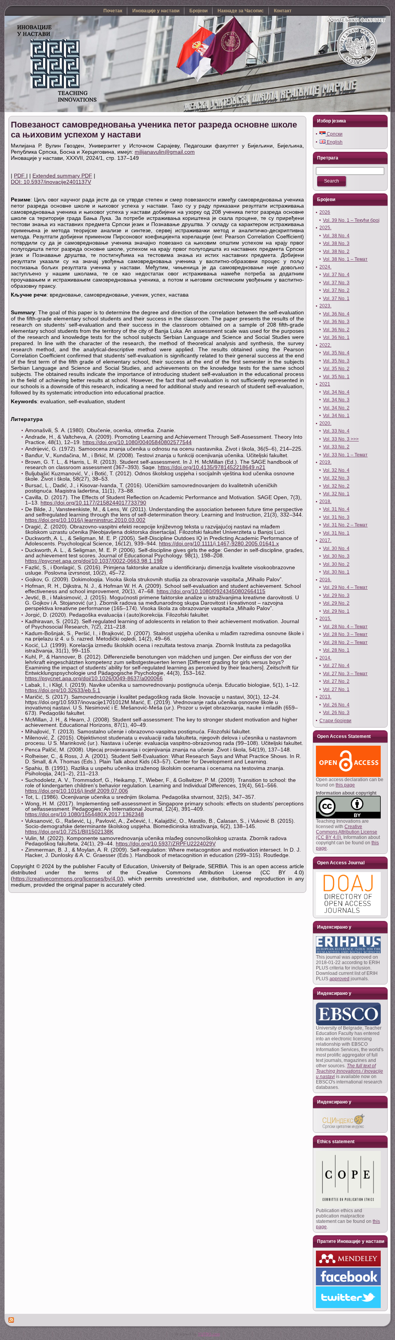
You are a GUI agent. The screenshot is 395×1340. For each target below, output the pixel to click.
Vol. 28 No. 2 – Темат (345, 642)
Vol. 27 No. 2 (336, 681)
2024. (325, 267)
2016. (325, 579)
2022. (325, 345)
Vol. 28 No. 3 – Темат (345, 634)
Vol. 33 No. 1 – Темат (345, 455)
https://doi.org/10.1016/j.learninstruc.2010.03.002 (85, 520)
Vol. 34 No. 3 (336, 400)
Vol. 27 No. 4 (336, 665)
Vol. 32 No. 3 (336, 478)
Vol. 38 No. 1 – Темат (345, 259)
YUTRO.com (209, 1334)
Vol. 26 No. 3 (336, 712)
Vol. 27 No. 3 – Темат (345, 673)
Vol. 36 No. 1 (336, 337)
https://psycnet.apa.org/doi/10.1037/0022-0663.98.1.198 (94, 561)
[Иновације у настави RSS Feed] (11, 1320)
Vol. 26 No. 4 (336, 705)
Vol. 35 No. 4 (336, 353)
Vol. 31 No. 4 (336, 509)
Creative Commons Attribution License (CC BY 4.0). (346, 832)
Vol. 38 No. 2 (336, 251)
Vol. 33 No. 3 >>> (341, 439)
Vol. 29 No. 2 (336, 603)
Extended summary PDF (62, 176)
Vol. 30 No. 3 (336, 556)
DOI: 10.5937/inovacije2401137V (51, 182)
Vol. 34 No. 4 (336, 392)
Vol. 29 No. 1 (336, 611)
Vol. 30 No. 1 (336, 572)
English (334, 142)
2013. (325, 696)
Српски (334, 134)
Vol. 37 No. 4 (336, 274)
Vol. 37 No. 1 (336, 298)
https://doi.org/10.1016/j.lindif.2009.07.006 (76, 791)
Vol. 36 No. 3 (336, 321)
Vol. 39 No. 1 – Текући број (351, 220)
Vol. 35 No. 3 (336, 361)
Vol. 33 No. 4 (336, 431)
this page (345, 785)
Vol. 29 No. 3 (336, 595)
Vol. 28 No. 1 (336, 650)
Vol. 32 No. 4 (336, 470)
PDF (20, 176)
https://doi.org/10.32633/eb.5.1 (62, 690)
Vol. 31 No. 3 (336, 517)
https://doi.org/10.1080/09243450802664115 (211, 591)
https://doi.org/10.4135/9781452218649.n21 (211, 467)
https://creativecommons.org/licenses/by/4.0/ (67, 878)
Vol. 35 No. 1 (336, 376)
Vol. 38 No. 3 (336, 243)
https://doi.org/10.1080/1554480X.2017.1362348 (84, 814)
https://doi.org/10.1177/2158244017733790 (93, 503)
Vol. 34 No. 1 (336, 415)
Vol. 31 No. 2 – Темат (345, 525)
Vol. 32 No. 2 (336, 486)
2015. (325, 618)
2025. (325, 227)
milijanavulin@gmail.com (165, 152)
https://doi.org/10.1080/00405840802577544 (137, 442)
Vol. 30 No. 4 (336, 548)
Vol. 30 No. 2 (336, 564)
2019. (325, 462)
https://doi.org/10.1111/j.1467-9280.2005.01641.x (219, 543)
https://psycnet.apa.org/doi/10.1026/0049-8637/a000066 (94, 678)
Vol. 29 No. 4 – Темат (345, 587)
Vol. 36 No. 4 (336, 314)
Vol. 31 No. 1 (336, 533)
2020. (325, 423)
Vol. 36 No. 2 (336, 329)
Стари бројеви (335, 720)
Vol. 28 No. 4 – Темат (345, 626)
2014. (325, 658)
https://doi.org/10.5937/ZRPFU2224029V (166, 843)
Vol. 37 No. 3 (336, 282)
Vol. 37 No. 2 (336, 290)
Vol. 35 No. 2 (336, 368)
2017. (325, 540)
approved (339, 978)
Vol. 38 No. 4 (336, 235)
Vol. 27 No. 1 (336, 689)
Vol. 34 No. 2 (336, 408)
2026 (324, 212)
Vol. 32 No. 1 (336, 493)
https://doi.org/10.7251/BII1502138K (69, 831)
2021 (324, 384)
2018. (325, 501)
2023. (325, 306)
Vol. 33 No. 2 (336, 446)
